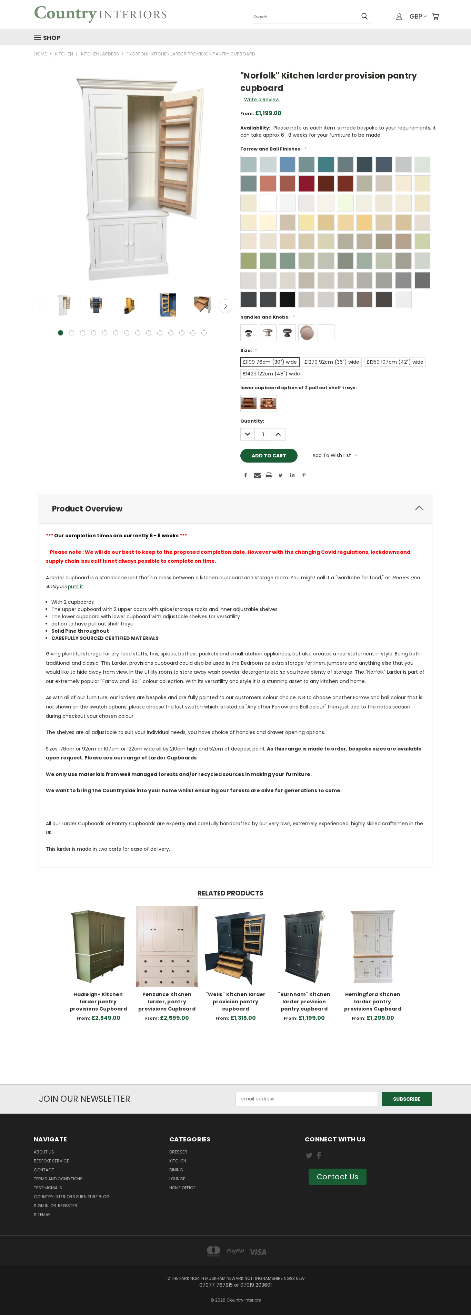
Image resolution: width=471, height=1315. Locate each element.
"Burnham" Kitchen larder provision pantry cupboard (304, 1001)
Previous (39, 306)
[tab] (235, 509)
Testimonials (48, 1188)
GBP (416, 16)
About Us (44, 1152)
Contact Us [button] (337, 1177)
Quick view (98, 939)
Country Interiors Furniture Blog (72, 1197)
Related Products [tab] (230, 893)
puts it (75, 586)
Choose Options (98, 952)
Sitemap (42, 1215)
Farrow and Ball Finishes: (273, 149)
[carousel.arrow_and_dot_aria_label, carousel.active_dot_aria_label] (60, 332)
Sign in (42, 1206)
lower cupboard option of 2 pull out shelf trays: (298, 387)
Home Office (182, 1188)
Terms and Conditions (58, 1179)
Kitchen (177, 1161)
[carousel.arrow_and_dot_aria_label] (71, 332)
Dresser (178, 1152)
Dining (176, 1170)
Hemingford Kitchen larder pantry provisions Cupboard (372, 1001)
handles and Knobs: (267, 317)
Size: (248, 350)
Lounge (177, 1179)
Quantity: (252, 421)
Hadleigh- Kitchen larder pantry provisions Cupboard (98, 1001)
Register (67, 1206)
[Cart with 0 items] (435, 16)
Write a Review (261, 99)
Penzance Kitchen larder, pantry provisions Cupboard (167, 1001)
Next (225, 306)
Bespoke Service (51, 1161)
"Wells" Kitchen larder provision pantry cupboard (236, 1001)
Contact (44, 1170)
